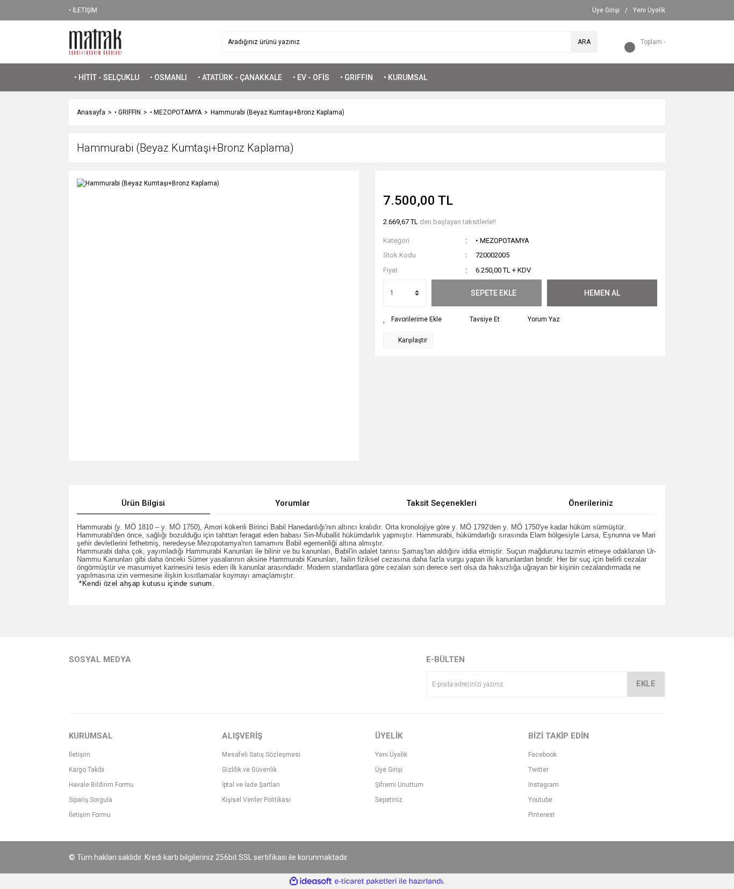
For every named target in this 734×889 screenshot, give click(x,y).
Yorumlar (292, 503)
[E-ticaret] (365, 881)
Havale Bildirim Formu (101, 784)
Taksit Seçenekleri (441, 503)
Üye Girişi (388, 769)
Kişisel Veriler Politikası (256, 800)
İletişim (79, 754)
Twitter (538, 769)
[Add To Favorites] (412, 319)
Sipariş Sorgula (90, 800)
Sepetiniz (388, 800)
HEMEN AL (602, 293)
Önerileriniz (591, 503)
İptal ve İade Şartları (251, 784)
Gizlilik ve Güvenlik (249, 769)
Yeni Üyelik (391, 754)
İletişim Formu (90, 815)
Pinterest (541, 815)
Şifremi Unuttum (399, 784)
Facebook (542, 754)
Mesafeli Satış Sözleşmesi (261, 754)
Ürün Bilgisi (143, 503)
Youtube (540, 800)
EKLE (646, 684)
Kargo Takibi (86, 769)
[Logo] (95, 41)
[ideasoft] (310, 881)
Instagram (543, 784)
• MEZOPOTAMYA (502, 240)
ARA (584, 42)
